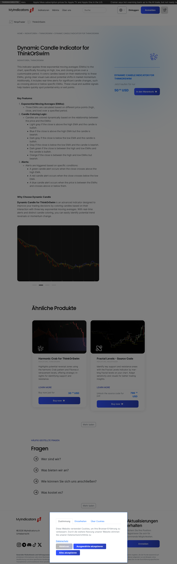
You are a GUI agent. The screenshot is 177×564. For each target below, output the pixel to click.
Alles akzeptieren (68, 552)
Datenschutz (62, 541)
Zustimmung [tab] (64, 521)
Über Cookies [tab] (97, 521)
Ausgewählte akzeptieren (90, 546)
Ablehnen (64, 546)
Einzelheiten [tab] (80, 521)
